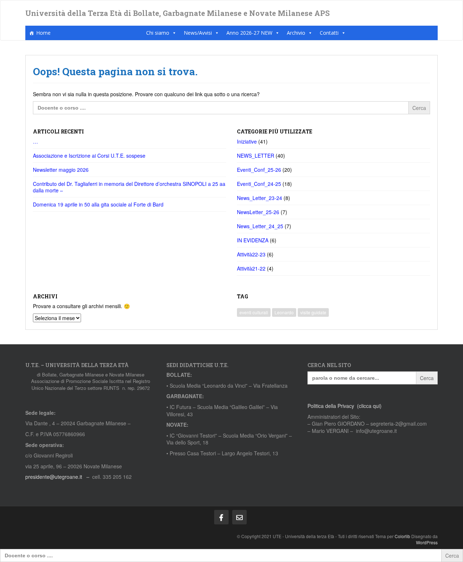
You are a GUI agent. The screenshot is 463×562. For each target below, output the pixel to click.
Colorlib (402, 536)
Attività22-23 (251, 254)
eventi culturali (253, 312)
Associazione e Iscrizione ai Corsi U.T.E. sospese (89, 155)
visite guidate (313, 312)
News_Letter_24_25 (260, 226)
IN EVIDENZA (252, 240)
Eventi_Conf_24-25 (259, 183)
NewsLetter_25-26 (258, 212)
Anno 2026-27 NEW (249, 32)
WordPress (427, 542)
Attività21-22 (251, 268)
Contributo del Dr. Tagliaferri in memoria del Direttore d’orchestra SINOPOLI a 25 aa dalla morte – (129, 187)
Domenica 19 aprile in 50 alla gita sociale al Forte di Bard (98, 204)
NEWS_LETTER (255, 155)
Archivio (296, 32)
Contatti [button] (329, 32)
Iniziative (247, 141)
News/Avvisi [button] (198, 32)
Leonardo (284, 312)
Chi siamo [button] (157, 32)
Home (43, 32)
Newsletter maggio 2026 (61, 169)
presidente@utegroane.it (53, 476)
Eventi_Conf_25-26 (259, 169)
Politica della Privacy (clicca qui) (344, 405)
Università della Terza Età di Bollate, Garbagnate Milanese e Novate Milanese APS (177, 13)
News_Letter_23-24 (259, 197)
